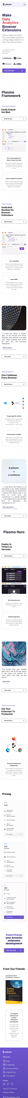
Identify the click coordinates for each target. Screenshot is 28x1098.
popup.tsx (10, 232)
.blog (7, 1061)
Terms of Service (10, 1089)
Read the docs (8, 119)
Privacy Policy (8, 1092)
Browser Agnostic (8, 372)
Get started (9, 834)
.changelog (10, 1065)
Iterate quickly (7, 204)
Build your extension (8, 106)
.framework (10, 1076)
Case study (7, 356)
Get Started (9, 71)
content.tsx (10, 129)
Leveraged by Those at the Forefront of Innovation (8, 51)
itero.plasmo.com (16, 566)
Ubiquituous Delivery (8, 705)
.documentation (11, 1068)
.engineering (10, 1072)
